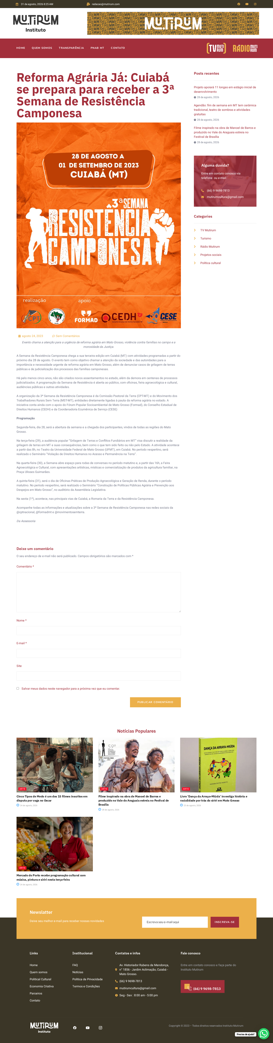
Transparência (71, 48)
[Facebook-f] (239, 4)
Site (19, 666)
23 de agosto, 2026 (192, 805)
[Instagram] (255, 4)
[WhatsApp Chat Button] (263, 1033)
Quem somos (42, 48)
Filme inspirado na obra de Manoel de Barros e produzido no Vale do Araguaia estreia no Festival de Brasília (133, 800)
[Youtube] (247, 4)
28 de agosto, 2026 (110, 809)
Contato (118, 48)
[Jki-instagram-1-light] (100, 1028)
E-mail (22, 643)
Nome (22, 620)
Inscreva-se (225, 922)
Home (20, 48)
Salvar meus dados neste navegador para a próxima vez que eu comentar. (71, 688)
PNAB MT (97, 48)
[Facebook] (75, 1028)
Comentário (25, 566)
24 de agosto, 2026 (28, 805)
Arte (22, 789)
